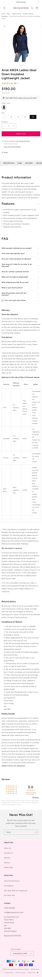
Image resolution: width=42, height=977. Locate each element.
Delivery (29, 163)
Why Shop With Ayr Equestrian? (15, 891)
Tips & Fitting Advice (11, 881)
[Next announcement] (38, 2)
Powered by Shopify (23, 969)
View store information (12, 147)
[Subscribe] (35, 832)
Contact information (33, 972)
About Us (7, 848)
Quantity (4, 122)
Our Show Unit (9, 895)
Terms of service (20, 972)
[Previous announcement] (4, 2)
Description (8, 163)
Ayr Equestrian (12, 969)
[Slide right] (25, 66)
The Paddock (9, 886)
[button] (4, 8)
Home (3, 14)
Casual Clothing (16, 14)
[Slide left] (16, 66)
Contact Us (8, 853)
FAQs (19, 163)
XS (33, 117)
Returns (7, 863)
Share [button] (6, 152)
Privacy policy (9, 972)
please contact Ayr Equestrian (13, 765)
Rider (8, 14)
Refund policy (35, 969)
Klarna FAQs (8, 867)
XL (26, 117)
